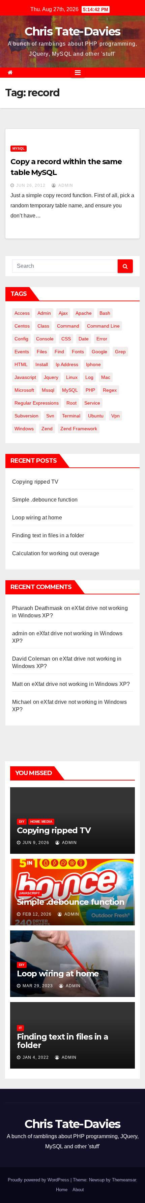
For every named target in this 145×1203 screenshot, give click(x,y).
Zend (47, 428)
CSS (66, 338)
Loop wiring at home (37, 517)
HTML (21, 364)
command (68, 326)
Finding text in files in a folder (48, 535)
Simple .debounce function (45, 500)
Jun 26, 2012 (31, 185)
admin (65, 185)
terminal (71, 415)
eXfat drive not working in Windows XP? (81, 684)
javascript (25, 377)
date (84, 338)
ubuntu (96, 415)
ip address (67, 364)
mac (105, 377)
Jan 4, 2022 (36, 1057)
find (59, 351)
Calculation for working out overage (55, 553)
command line (103, 326)
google (99, 351)
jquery (51, 377)
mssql (48, 390)
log (89, 377)
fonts (78, 351)
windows (24, 428)
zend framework (78, 428)
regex (110, 390)
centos (22, 326)
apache (84, 313)
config (21, 338)
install (41, 364)
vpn (115, 415)
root (71, 403)
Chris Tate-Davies (72, 31)
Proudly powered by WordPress (39, 1179)
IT (20, 1028)
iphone (93, 364)
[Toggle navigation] (77, 73)
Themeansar (124, 1179)
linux (72, 377)
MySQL (18, 148)
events (21, 351)
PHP (90, 390)
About (78, 1189)
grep (120, 351)
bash (104, 313)
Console (45, 338)
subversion (26, 415)
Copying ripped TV (35, 482)
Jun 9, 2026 (36, 842)
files (42, 351)
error (101, 338)
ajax (63, 313)
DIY (22, 821)
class (43, 326)
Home (61, 1189)
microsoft (24, 390)
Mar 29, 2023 (38, 985)
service (92, 403)
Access (22, 313)
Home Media (41, 821)
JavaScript (29, 893)
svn (50, 415)
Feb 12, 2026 (37, 914)
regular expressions (36, 403)
